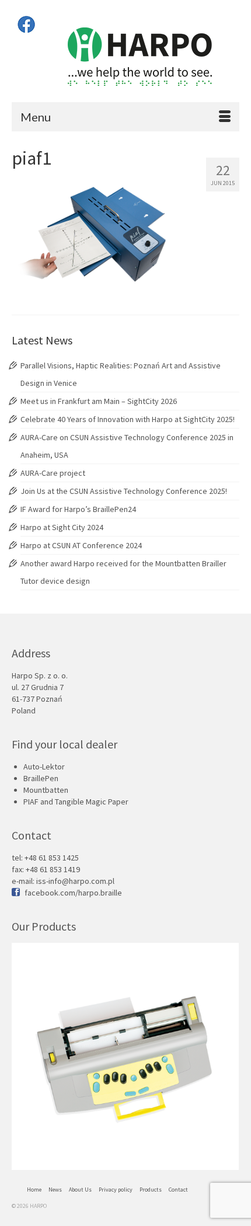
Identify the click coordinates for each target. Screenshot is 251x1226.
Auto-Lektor (44, 766)
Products (151, 1189)
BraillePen (40, 778)
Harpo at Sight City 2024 (61, 527)
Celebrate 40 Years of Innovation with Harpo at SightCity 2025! (127, 419)
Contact (178, 1189)
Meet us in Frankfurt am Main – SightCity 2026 (98, 401)
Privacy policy (116, 1189)
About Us (80, 1189)
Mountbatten (45, 790)
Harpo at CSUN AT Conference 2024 (81, 545)
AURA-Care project (52, 473)
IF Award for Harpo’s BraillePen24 (78, 509)
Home (34, 1189)
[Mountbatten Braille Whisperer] (125, 1056)
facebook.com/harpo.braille (73, 892)
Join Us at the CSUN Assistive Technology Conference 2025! (123, 491)
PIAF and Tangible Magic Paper (75, 801)
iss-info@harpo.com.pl (75, 881)
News (55, 1189)
